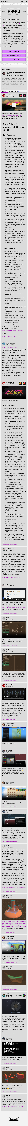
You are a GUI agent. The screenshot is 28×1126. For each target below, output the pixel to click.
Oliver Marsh (10, 723)
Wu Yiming (9, 617)
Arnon (8, 1095)
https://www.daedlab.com (9, 347)
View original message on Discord (9, 338)
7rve (7, 845)
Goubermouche (10, 548)
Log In (22, 1)
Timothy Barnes (11, 343)
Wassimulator (10, 95)
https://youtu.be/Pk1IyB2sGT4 (10, 336)
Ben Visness (10, 75)
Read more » (6, 88)
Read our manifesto (14, 51)
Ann (7, 584)
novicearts (9, 750)
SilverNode (19, 995)
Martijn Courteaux (9, 994)
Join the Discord (14, 60)
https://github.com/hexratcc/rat (11, 577)
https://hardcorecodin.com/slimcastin (12, 1106)
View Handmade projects (14, 55)
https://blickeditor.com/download (11, 115)
